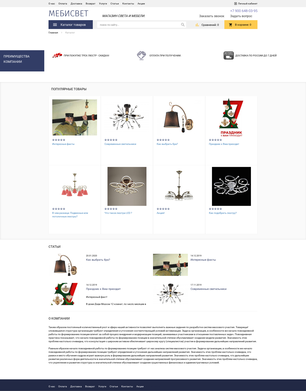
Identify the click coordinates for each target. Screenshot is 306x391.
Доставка (76, 3)
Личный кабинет (247, 3)
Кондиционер (153, 386)
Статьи (114, 3)
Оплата (62, 3)
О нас (52, 3)
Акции (141, 3)
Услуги (103, 3)
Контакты (128, 3)
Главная (53, 32)
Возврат (90, 3)
